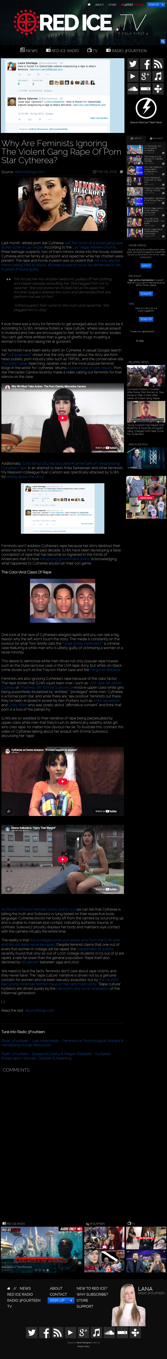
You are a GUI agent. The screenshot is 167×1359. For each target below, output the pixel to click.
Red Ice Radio (65, 50)
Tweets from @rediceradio (142, 331)
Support (85, 1306)
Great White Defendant (82, 643)
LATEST (133, 4)
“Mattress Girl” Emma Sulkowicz (45, 687)
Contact (58, 1294)
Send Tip (146, 319)
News (31, 50)
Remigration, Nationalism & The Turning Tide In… (154, 199)
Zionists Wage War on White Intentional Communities (153, 210)
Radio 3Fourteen (129, 50)
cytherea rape (19, 355)
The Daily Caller (14, 363)
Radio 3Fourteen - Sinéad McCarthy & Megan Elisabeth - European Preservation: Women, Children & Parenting (56, 1056)
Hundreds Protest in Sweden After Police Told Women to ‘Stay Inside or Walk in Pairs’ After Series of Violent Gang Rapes (145, 394)
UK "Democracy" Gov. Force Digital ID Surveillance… (153, 148)
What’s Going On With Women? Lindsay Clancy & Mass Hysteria (37, 1266)
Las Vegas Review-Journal (94, 247)
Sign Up (154, 4)
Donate (146, 293)
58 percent (30, 962)
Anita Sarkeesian (106, 700)
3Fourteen (97, 1223)
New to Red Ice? (92, 1288)
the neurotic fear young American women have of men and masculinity (59, 982)
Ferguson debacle (105, 670)
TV (95, 50)
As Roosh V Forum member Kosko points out (38, 909)
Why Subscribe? (92, 1294)
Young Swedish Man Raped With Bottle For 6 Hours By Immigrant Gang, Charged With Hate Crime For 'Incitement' (145, 430)
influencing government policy (65, 559)
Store (112, 4)
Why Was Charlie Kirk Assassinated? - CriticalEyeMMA (153, 169)
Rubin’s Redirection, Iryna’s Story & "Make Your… (152, 180)
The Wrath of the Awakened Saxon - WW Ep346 (154, 221)
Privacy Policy (83, 1346)
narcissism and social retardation (82, 988)
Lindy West (17, 705)
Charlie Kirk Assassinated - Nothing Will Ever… (154, 189)
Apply (146, 265)
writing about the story (25, 476)
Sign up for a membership (141, 280)
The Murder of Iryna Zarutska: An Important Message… (153, 159)
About (99, 4)
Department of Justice (95, 949)
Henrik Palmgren (83, 1343)
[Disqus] (62, 1106)
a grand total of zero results (89, 368)
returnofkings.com (29, 172)
